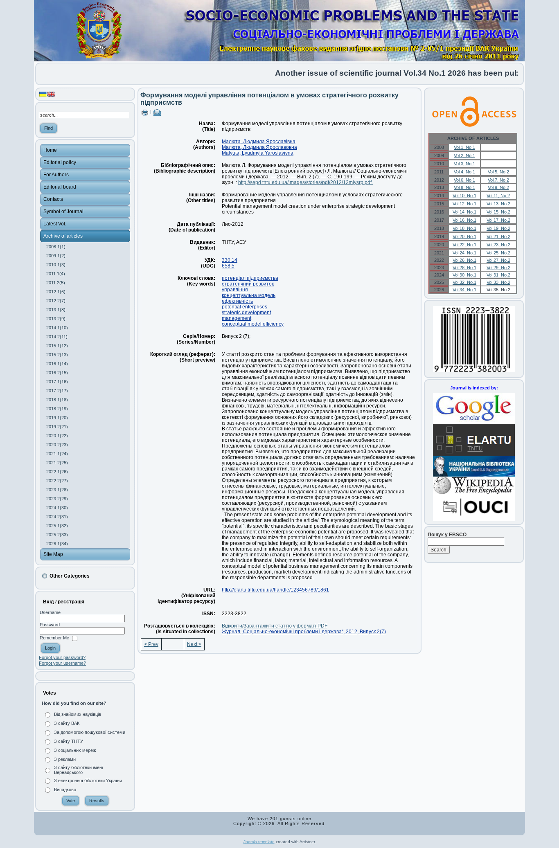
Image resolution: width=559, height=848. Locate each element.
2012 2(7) (55, 300)
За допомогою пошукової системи (89, 732)
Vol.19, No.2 (498, 228)
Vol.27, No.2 (498, 260)
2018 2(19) (57, 408)
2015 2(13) (57, 354)
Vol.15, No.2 (498, 211)
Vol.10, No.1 (464, 195)
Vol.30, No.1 (464, 274)
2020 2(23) (57, 444)
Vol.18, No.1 (464, 228)
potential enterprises (244, 307)
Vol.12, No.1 (464, 203)
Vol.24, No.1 (464, 252)
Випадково (65, 789)
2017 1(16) (57, 381)
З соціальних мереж (75, 750)
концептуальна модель (248, 295)
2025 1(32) (57, 525)
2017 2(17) (57, 390)
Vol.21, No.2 (498, 236)
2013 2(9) (55, 318)
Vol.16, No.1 (464, 220)
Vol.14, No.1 (464, 211)
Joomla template (259, 841)
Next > (194, 644)
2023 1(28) (57, 489)
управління (235, 289)
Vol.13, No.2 (498, 203)
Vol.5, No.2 (498, 171)
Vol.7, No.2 (498, 180)
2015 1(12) (57, 345)
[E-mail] (157, 111)
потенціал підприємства (250, 278)
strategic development (246, 312)
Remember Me (54, 638)
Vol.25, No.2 (498, 252)
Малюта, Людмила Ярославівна (258, 141)
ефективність (237, 301)
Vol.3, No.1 (464, 163)
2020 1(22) (57, 435)
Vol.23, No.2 (498, 244)
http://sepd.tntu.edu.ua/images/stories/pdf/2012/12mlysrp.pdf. (305, 182)
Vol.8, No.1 (464, 187)
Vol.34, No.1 (464, 289)
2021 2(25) (57, 462)
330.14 (229, 260)
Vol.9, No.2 (498, 187)
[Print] (145, 111)
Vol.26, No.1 (464, 260)
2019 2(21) (57, 426)
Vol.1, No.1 (464, 147)
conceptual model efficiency (253, 324)
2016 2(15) (57, 372)
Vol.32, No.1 (464, 282)
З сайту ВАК (66, 723)
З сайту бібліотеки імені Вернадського (78, 770)
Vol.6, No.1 (464, 180)
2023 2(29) (57, 498)
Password (50, 624)
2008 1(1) (55, 246)
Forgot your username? (62, 663)
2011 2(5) (55, 282)
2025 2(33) (57, 534)
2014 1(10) (57, 327)
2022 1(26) (57, 471)
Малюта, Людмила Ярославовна (259, 147)
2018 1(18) (57, 399)
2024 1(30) (57, 507)
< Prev (151, 644)
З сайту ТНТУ (68, 741)
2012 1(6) (55, 291)
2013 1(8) (55, 309)
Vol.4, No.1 (464, 171)
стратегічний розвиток (248, 284)
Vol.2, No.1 (464, 155)
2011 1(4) (55, 273)
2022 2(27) (57, 480)
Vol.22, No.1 (464, 244)
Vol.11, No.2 (498, 195)
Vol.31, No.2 (498, 274)
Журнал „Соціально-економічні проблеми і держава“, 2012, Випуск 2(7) (304, 631)
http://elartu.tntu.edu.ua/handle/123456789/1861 (275, 590)
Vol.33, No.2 (498, 282)
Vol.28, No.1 (464, 267)
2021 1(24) (57, 453)
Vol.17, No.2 (498, 220)
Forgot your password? (62, 657)
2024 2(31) (57, 516)
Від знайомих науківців (77, 714)
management (236, 318)
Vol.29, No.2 (498, 267)
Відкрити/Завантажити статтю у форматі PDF (274, 626)
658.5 (228, 266)
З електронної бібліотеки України (88, 780)
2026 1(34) (57, 543)
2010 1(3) (55, 264)
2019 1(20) (57, 417)
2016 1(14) (57, 363)
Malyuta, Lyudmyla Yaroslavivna (257, 153)
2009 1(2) (55, 255)
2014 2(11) (57, 336)
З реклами (65, 759)
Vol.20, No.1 (464, 236)
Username (50, 612)
